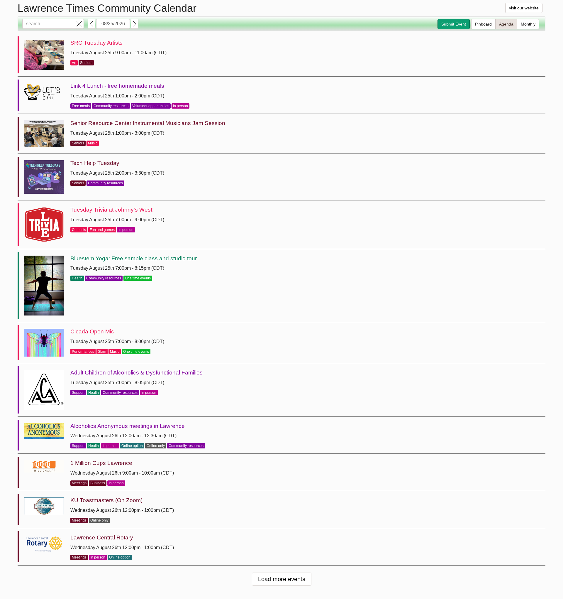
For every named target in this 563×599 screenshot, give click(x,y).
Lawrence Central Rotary (101, 537)
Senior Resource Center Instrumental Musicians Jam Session (147, 123)
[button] (79, 24)
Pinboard (483, 24)
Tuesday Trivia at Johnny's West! (112, 210)
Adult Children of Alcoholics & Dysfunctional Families (136, 372)
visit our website (524, 8)
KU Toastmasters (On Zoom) (106, 500)
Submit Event (453, 24)
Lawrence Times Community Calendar (107, 8)
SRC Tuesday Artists (96, 43)
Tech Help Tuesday (94, 163)
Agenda (506, 24)
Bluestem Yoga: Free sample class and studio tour (133, 258)
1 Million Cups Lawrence (101, 463)
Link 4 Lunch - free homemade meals (117, 86)
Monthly (528, 24)
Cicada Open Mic (92, 331)
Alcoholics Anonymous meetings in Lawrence (127, 426)
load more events (281, 579)
